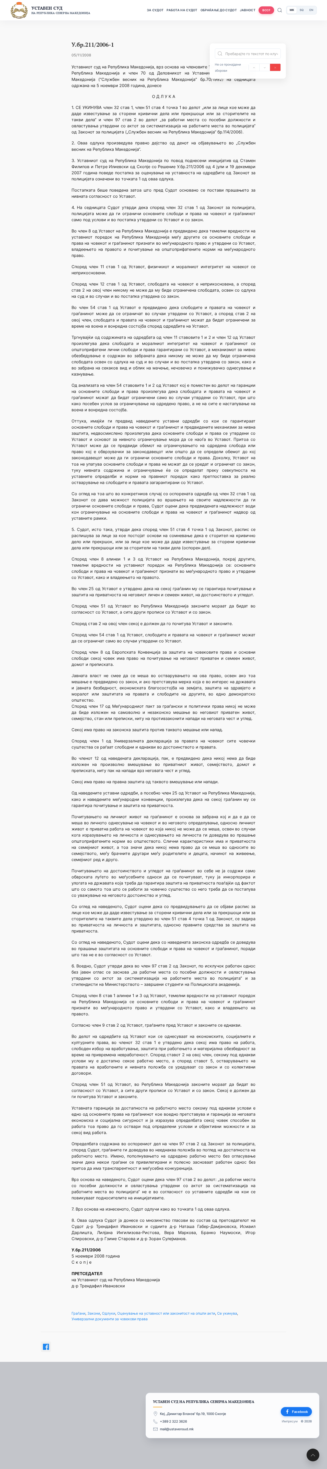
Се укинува (227, 1313)
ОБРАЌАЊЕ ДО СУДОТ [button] (219, 10)
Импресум (290, 1421)
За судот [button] (155, 10)
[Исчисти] (275, 67)
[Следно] (264, 67)
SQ (302, 10)
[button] (313, 1455)
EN (311, 10)
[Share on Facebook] (46, 1347)
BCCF (266, 10)
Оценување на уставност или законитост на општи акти (166, 1313)
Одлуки (108, 1313)
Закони (93, 1313)
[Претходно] (254, 67)
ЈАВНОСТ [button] (247, 10)
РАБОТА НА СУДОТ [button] (182, 10)
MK (292, 10)
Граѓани (78, 1313)
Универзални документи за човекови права (110, 1319)
